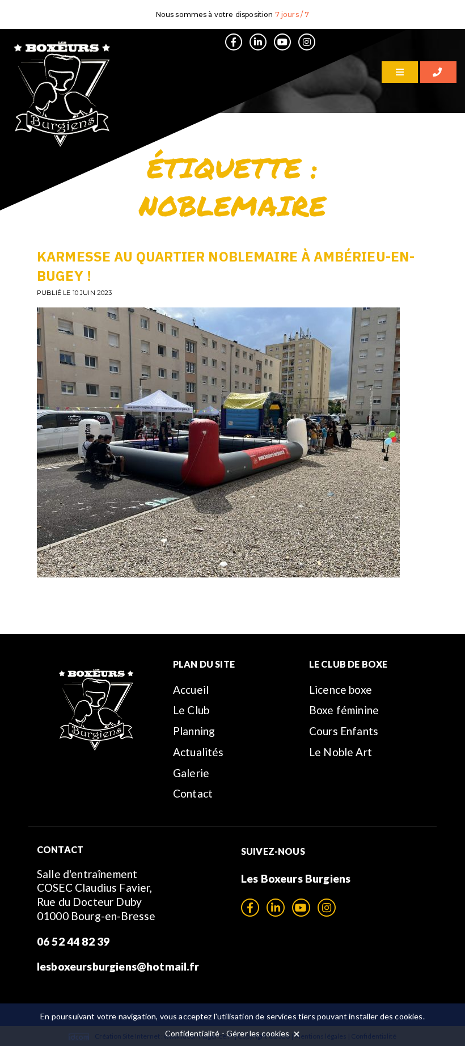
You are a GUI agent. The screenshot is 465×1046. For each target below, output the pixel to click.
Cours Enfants (343, 730)
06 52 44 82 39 (73, 941)
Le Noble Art (340, 751)
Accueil (191, 689)
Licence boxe (340, 689)
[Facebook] (233, 41)
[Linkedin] (258, 41)
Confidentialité (192, 1033)
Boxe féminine (344, 709)
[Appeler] (438, 72)
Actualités (198, 751)
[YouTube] (282, 41)
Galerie (191, 772)
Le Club (191, 709)
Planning (194, 730)
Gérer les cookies (258, 1033)
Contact (193, 793)
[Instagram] (306, 41)
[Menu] (400, 72)
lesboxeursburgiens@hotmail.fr (118, 966)
